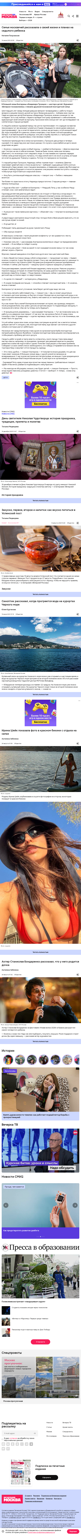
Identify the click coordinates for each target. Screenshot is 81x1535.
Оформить (46, 1477)
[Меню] (77, 16)
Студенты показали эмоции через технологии (29, 1308)
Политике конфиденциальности (41, 1532)
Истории (8, 1050)
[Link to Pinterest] (8, 1448)
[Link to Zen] (17, 1444)
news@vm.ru (70, 1517)
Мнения (49, 1431)
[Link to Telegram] (26, 1444)
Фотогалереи (51, 1436)
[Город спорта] (61, 16)
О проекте (40, 1342)
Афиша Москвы (40, 14)
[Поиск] (69, 16)
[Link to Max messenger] (3, 1444)
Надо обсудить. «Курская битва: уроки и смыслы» (40, 1151)
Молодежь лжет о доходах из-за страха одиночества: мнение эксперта (40, 1089)
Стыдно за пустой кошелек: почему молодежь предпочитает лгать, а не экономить (36, 1116)
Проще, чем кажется (14, 1187)
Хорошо (73, 1531)
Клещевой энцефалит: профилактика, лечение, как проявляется (40, 1205)
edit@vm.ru (37, 1517)
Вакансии (40, 1498)
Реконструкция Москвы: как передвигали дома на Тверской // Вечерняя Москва (67, 1059)
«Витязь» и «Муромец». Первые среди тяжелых (30, 1319)
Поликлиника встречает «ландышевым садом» (23, 1301)
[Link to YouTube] (22, 1444)
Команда (49, 1498)
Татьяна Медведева (10, 427)
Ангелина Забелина (10, 739)
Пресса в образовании (71, 1436)
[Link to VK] (8, 1444)
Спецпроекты (47, 12)
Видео (37, 12)
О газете (28, 1495)
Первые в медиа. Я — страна (30, 17)
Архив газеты (68, 1427)
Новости (22, 12)
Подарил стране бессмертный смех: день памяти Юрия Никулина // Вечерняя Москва (20, 1059)
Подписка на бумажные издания (53, 1495)
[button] (76, 1059)
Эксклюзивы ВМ (25, 14)
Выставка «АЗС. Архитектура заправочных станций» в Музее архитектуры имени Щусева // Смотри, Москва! (8, 1059)
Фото (30, 12)
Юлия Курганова (9, 609)
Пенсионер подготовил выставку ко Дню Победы (31, 1330)
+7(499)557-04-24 (15, 1517)
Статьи (49, 1427)
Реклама (36, 1495)
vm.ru (3, 1516)
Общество (19, 40)
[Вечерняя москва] (12, 1499)
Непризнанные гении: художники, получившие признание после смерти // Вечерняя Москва (55, 1059)
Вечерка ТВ (10, 1124)
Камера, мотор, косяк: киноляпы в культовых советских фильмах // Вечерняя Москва (43, 1059)
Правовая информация (33, 1501)
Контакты (58, 1498)
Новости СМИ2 (8, 413)
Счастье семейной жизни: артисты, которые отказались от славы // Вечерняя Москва (31, 1059)
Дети (5, 377)
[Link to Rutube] (3, 1448)
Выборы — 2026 (25, 20)
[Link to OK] (12, 1444)
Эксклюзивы (10, 1071)
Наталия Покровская (10, 36)
